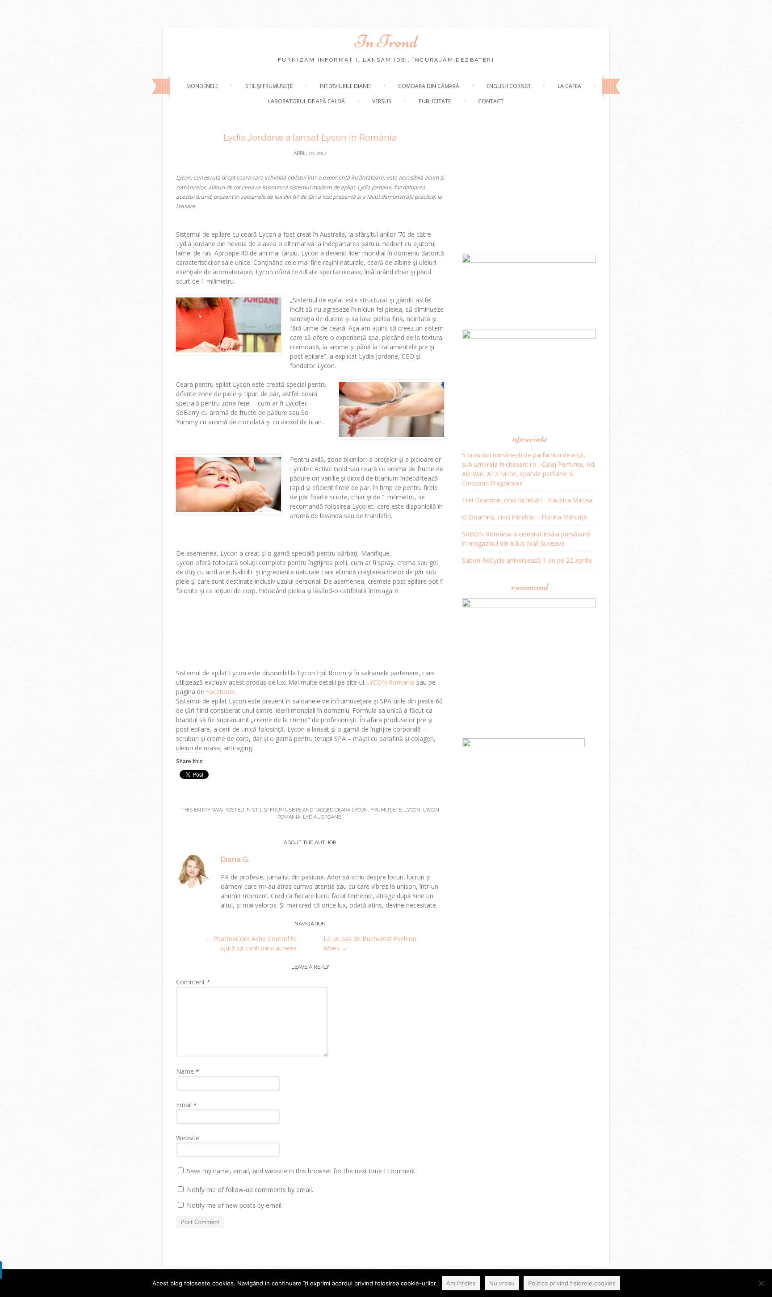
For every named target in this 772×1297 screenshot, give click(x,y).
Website (187, 1138)
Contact (490, 101)
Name (187, 1071)
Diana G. (235, 859)
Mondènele (202, 86)
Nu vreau (502, 1283)
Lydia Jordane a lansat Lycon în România (310, 137)
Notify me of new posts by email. (235, 1205)
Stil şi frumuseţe (269, 86)
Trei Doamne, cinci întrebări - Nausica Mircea (527, 500)
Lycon (412, 810)
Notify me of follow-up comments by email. (250, 1189)
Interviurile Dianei (345, 86)
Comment (193, 982)
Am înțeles (461, 1283)
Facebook (220, 691)
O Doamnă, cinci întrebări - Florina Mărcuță (524, 517)
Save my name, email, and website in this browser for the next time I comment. (302, 1171)
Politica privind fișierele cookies (572, 1283)
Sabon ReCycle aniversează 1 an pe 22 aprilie (527, 560)
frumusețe (386, 810)
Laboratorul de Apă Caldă (306, 101)
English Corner (508, 86)
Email (186, 1104)
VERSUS (381, 101)
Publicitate (435, 101)
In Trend (386, 41)
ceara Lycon (351, 810)
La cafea (569, 86)
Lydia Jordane (322, 817)
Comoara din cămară (428, 86)
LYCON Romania (390, 682)
